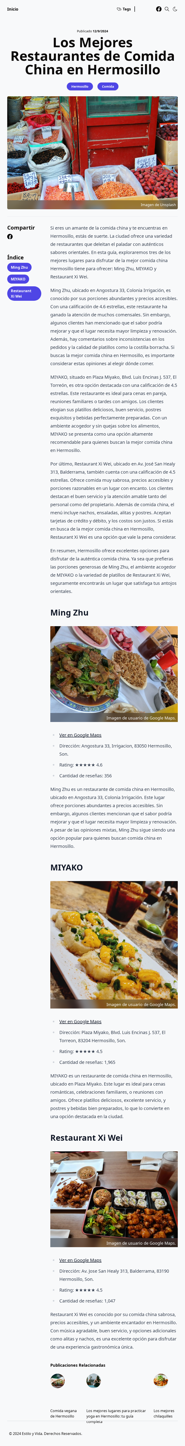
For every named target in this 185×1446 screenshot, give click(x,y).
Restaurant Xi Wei (21, 293)
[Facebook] (159, 9)
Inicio (12, 9)
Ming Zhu (19, 267)
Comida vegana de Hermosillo (63, 1413)
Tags (127, 9)
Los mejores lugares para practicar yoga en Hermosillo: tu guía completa (116, 1416)
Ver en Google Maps (80, 735)
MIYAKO (18, 279)
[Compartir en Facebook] (10, 236)
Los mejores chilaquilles (164, 1413)
